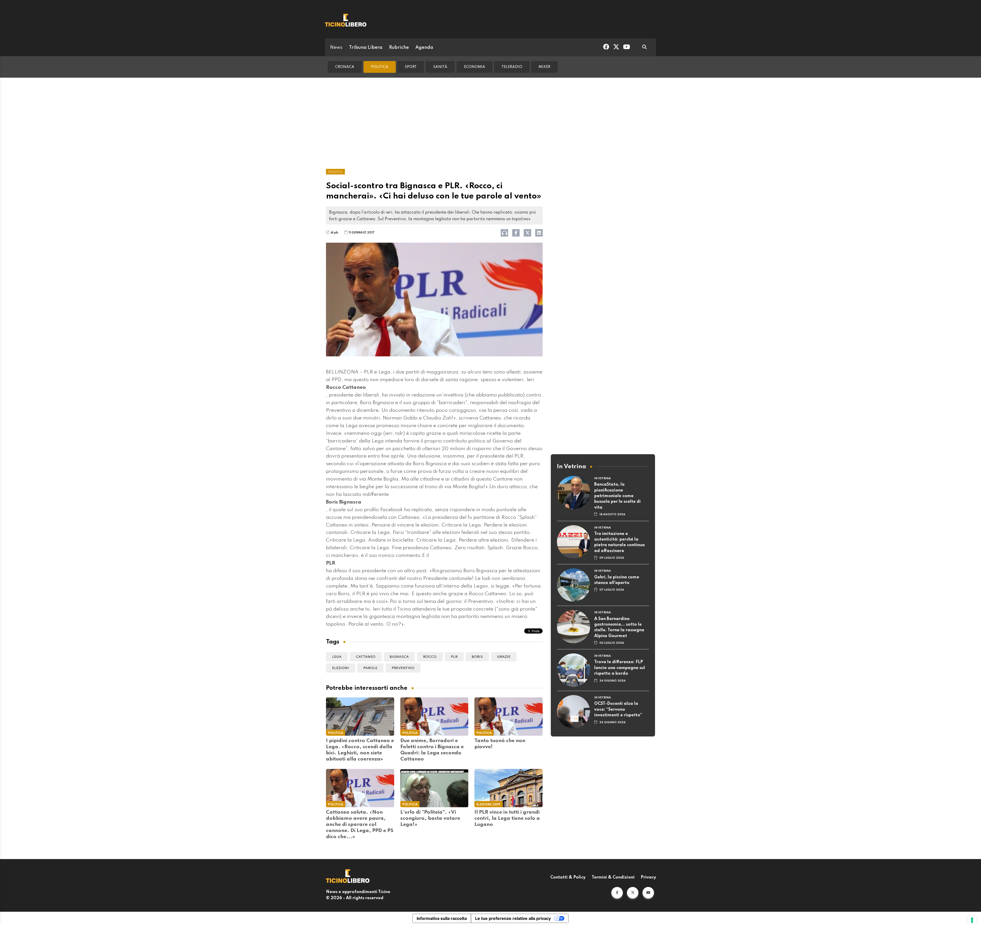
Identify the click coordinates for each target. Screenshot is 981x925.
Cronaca (344, 67)
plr (454, 657)
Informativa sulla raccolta (442, 918)
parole (370, 668)
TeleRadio (511, 67)
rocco (430, 657)
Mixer (544, 67)
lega (337, 657)
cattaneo (366, 657)
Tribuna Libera (365, 47)
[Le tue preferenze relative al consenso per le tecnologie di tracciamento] (972, 920)
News (336, 47)
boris (477, 657)
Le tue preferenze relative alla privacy (513, 918)
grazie (503, 657)
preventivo (403, 668)
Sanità (440, 67)
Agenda (424, 47)
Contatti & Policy (568, 877)
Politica (379, 67)
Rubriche (399, 47)
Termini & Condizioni (613, 877)
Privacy (648, 877)
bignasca (399, 657)
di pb (334, 232)
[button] (617, 892)
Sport (411, 67)
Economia (474, 67)
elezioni (340, 668)
